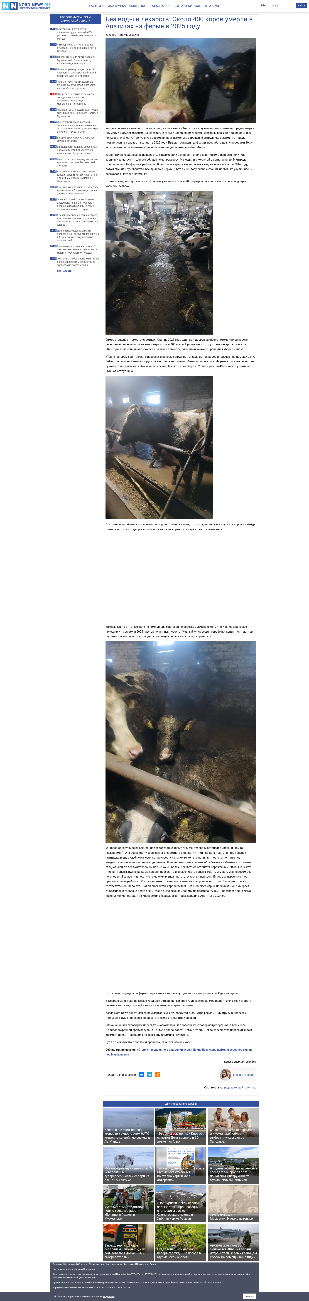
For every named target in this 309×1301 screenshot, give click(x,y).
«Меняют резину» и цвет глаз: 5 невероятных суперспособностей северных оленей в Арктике (76, 72)
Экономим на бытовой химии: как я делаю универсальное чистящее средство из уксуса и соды (78, 262)
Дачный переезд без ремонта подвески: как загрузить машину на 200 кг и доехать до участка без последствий (78, 235)
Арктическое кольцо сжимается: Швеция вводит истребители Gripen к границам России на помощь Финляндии (77, 176)
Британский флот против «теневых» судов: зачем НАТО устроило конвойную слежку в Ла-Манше (77, 33)
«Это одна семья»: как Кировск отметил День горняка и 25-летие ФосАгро (76, 48)
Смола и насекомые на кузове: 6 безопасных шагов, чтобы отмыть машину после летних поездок (77, 249)
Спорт (153, 1264)
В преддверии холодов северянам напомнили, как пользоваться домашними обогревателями (77, 150)
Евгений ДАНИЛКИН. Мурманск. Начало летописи (76, 139)
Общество (137, 6)
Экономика (117, 6)
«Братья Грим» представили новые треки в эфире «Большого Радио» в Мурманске (77, 113)
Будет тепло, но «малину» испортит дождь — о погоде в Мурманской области (77, 162)
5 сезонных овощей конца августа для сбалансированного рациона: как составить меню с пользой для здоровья (77, 219)
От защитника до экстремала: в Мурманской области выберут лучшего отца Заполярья (75, 60)
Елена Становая (243, 1075)
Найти (301, 5)
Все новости (64, 271)
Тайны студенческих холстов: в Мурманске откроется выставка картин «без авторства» (76, 85)
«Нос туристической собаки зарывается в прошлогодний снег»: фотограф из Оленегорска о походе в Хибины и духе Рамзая (77, 126)
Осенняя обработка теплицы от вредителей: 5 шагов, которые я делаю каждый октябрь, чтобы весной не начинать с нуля (75, 204)
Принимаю (249, 1296)
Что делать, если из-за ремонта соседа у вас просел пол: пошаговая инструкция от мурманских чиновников (75, 98)
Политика (96, 6)
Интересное (142, 1264)
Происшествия (159, 6)
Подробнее (108, 1296)
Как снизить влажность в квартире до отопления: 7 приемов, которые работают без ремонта (78, 190)
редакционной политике (240, 1087)
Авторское (211, 6)
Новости (122, 34)
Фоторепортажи (187, 6)
